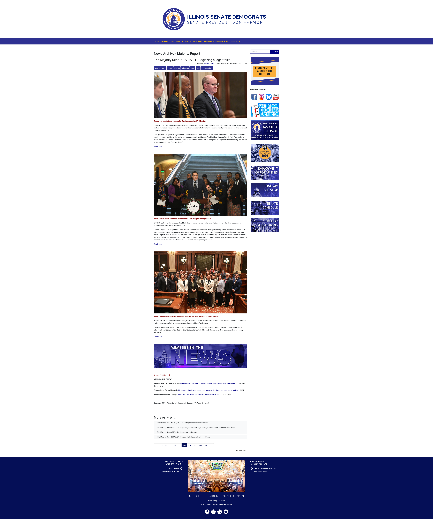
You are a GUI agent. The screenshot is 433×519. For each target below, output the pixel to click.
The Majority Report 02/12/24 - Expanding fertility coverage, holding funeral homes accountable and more (196, 428)
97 (170, 445)
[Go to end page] (212, 444)
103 (200, 445)
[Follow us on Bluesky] (269, 97)
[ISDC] (215, 19)
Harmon (177, 68)
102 (195, 445)
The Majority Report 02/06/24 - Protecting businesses (177, 432)
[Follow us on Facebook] (254, 97)
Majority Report (209, 63)
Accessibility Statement (216, 501)
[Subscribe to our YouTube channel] (276, 97)
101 (189, 445)
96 (166, 445)
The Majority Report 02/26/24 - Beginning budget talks (192, 60)
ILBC (192, 68)
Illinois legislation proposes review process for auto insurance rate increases (208, 383)
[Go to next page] (209, 444)
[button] (165, 41)
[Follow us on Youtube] (226, 511)
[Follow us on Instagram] (261, 97)
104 (205, 445)
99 (179, 445)
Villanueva (185, 68)
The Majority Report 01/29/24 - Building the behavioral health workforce (183, 437)
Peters (170, 68)
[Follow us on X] (220, 511)
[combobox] (260, 52)
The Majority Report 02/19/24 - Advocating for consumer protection (182, 423)
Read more (158, 146)
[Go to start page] (155, 444)
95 (161, 445)
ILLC (198, 68)
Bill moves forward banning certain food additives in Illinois (199, 394)
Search (275, 52)
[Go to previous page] (158, 444)
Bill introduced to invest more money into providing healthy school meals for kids (208, 390)
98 (175, 445)
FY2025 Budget (207, 68)
